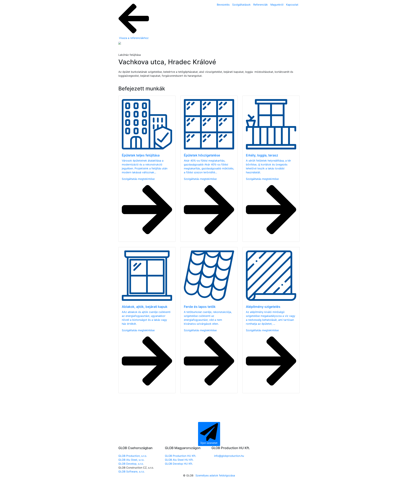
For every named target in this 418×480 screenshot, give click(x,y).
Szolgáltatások (241, 4)
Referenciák (260, 4)
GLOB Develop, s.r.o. (131, 463)
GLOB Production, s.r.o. (132, 455)
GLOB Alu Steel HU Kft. (179, 459)
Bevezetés (223, 4)
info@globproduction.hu (229, 455)
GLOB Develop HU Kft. (179, 463)
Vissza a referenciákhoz (134, 38)
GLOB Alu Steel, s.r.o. (131, 459)
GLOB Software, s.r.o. (131, 471)
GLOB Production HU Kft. (180, 455)
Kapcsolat (292, 4)
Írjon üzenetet (209, 443)
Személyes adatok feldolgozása (215, 475)
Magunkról (276, 4)
